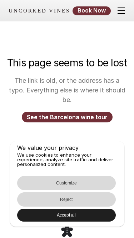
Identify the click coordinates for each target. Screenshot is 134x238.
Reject (66, 199)
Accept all (66, 215)
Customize (66, 183)
